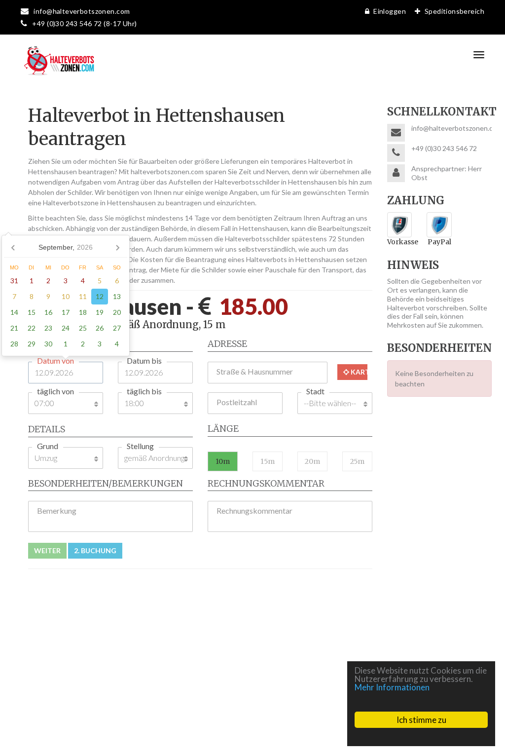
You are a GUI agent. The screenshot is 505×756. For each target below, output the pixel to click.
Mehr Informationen (392, 687)
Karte (358, 372)
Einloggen (389, 11)
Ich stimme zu (421, 720)
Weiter (47, 550)
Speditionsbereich (454, 11)
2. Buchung (95, 550)
